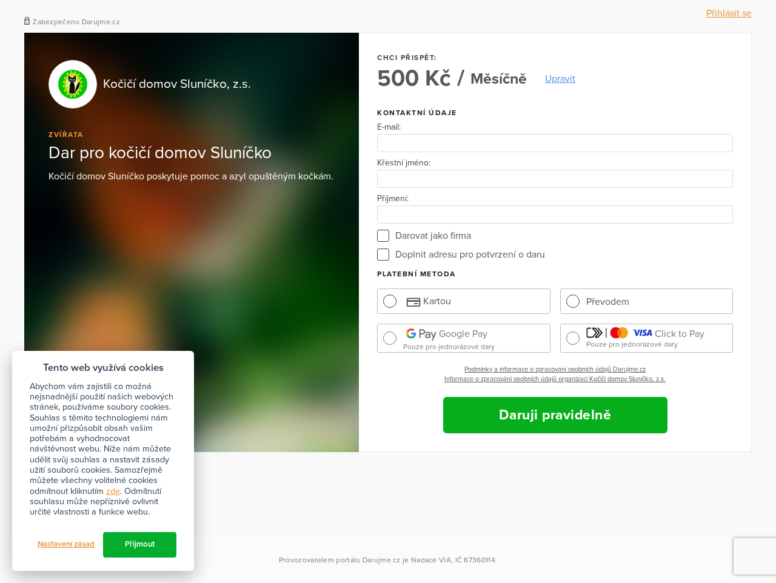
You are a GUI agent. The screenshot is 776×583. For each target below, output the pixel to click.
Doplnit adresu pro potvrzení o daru (470, 254)
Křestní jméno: (403, 163)
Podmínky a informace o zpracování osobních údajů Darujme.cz (555, 369)
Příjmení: (393, 199)
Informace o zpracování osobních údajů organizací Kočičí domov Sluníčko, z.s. (555, 379)
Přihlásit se (729, 13)
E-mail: (389, 127)
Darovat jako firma (433, 236)
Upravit (560, 79)
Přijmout (140, 544)
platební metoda (416, 274)
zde (113, 491)
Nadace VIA (431, 560)
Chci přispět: (407, 57)
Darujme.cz (382, 560)
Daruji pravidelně (555, 415)
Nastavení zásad (66, 544)
